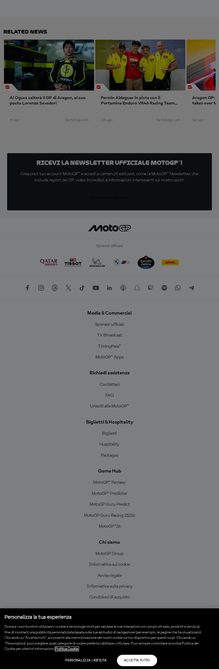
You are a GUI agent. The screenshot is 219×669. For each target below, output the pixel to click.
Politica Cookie (66, 649)
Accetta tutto (137, 660)
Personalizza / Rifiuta (86, 660)
